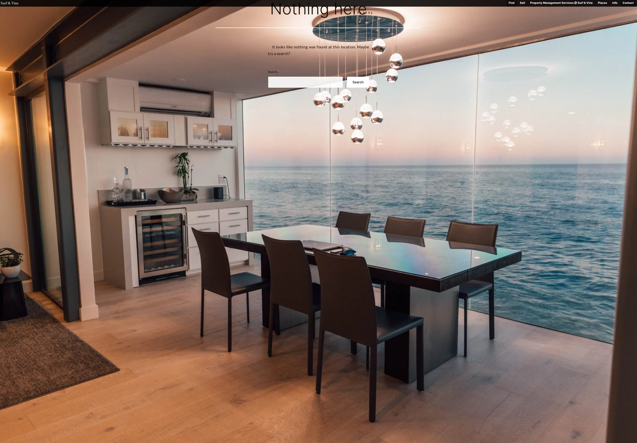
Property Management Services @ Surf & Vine (561, 2)
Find (512, 2)
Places (602, 2)
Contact (628, 2)
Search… (273, 72)
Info (614, 2)
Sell (522, 2)
